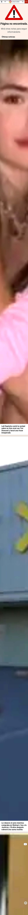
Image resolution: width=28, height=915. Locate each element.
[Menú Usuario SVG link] (2, 2)
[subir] (25, 903)
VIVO (26, 1)
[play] (25, 844)
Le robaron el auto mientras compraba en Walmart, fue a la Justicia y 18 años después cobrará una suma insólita (13, 826)
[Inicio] (14, 1)
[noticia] (14, 232)
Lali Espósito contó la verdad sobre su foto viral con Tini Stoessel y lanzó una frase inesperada (13, 429)
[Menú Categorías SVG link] (5, 2)
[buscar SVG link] (23, 2)
